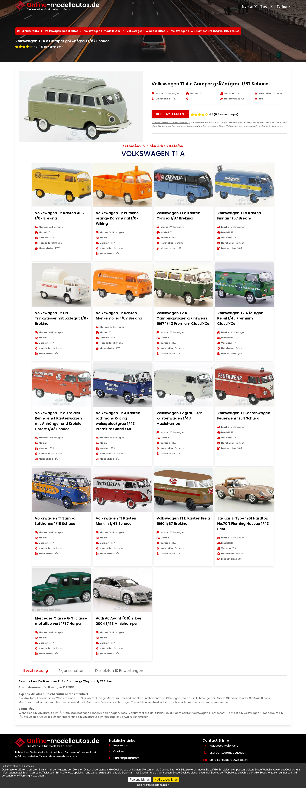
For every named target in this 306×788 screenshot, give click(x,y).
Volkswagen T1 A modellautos (146, 31)
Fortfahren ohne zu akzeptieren (18, 766)
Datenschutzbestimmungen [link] (153, 784)
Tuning (282, 6)
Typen (264, 6)
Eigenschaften (71, 670)
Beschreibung (35, 670)
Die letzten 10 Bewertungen (119, 670)
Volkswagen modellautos (61, 31)
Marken (247, 6)
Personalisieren (140, 779)
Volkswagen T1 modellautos (102, 31)
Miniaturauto (30, 31)
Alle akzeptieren (167, 779)
